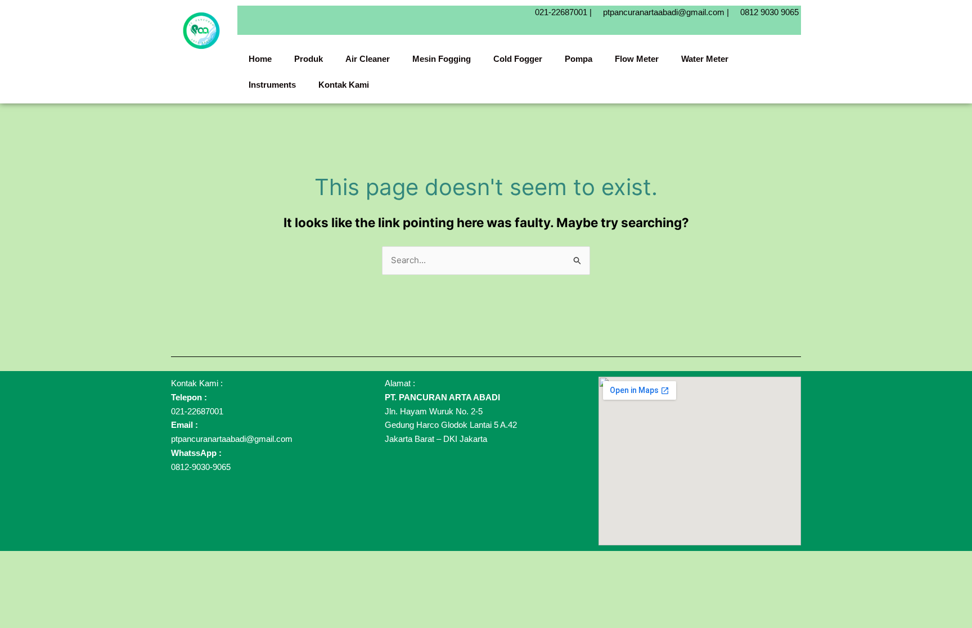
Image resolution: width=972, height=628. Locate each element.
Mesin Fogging (441, 59)
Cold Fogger (517, 59)
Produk (308, 59)
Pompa (578, 59)
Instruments (272, 84)
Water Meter (704, 59)
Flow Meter (637, 59)
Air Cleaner (367, 59)
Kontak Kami (343, 84)
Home (260, 59)
